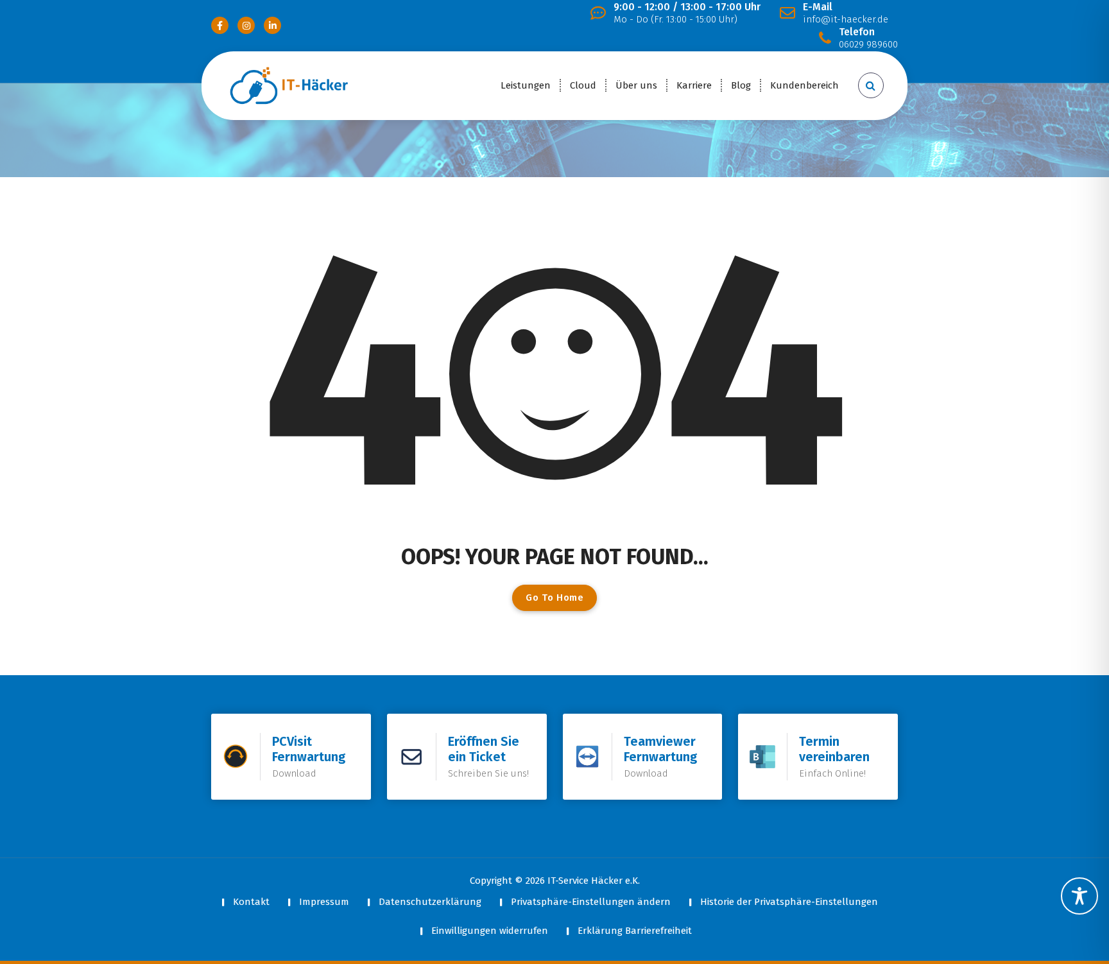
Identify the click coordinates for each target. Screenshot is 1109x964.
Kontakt (251, 902)
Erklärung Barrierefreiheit (635, 930)
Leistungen (526, 85)
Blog (741, 85)
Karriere (694, 85)
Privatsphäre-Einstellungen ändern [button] (591, 902)
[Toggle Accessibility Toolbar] (1079, 896)
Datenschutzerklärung (430, 902)
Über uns (636, 85)
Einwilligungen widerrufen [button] (489, 930)
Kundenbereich (804, 85)
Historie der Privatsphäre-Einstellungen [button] (789, 902)
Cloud (583, 85)
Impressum (324, 902)
